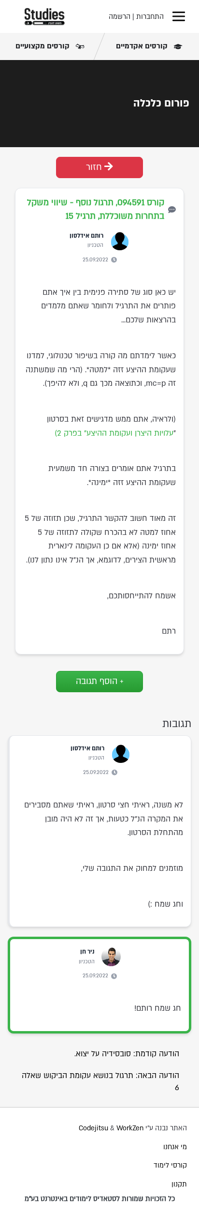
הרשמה (119, 16)
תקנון (179, 1184)
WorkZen (129, 1128)
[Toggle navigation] (179, 16)
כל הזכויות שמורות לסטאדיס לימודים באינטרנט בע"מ (100, 1198)
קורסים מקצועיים (43, 46)
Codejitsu (94, 1128)
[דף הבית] (44, 16)
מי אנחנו (175, 1147)
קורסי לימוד (170, 1165)
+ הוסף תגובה (100, 681)
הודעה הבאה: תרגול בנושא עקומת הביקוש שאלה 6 (100, 1081)
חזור (95, 167)
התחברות (150, 16)
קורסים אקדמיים (143, 46)
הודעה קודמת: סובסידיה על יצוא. (126, 1054)
